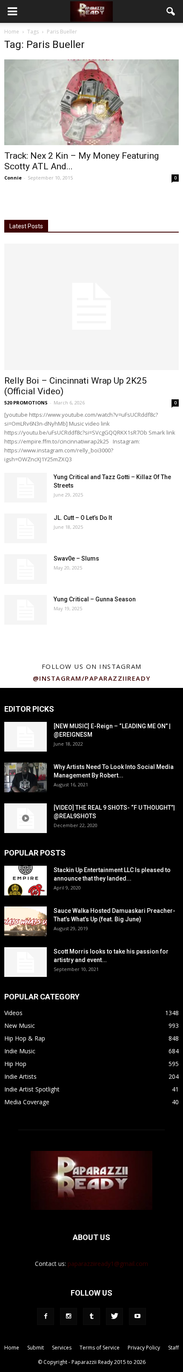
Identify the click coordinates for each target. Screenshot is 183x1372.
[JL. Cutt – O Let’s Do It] (25, 528)
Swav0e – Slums (76, 558)
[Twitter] (114, 1316)
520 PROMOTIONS (26, 402)
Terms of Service (100, 1347)
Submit (35, 1347)
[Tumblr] (91, 1316)
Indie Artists (20, 1076)
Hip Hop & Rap (24, 1038)
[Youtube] (137, 1316)
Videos (13, 1013)
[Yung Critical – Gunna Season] (25, 610)
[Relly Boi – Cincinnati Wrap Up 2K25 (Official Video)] (91, 307)
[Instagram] (68, 1316)
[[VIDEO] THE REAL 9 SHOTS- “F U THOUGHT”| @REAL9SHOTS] (25, 818)
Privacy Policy (144, 1347)
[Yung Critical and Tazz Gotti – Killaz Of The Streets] (25, 487)
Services (61, 1347)
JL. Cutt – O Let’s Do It (83, 517)
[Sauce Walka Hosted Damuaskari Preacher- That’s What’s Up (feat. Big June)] (25, 921)
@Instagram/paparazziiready (92, 678)
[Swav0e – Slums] (25, 569)
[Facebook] (45, 1316)
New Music (19, 1025)
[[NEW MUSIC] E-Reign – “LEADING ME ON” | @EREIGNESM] (25, 737)
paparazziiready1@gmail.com (108, 1264)
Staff (173, 1347)
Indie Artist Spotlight (32, 1089)
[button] (171, 11)
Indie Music (19, 1051)
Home (11, 31)
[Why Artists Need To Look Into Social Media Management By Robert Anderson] (25, 777)
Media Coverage (26, 1102)
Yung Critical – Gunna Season (95, 599)
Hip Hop (15, 1064)
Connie (13, 177)
